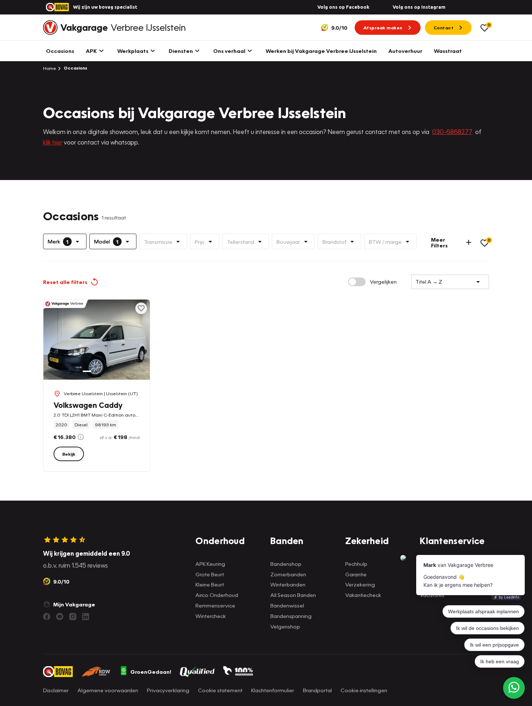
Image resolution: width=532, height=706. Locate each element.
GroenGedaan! (150, 671)
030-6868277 (452, 131)
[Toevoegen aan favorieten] (141, 308)
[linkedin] (85, 616)
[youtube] (59, 616)
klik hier (52, 142)
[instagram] (72, 616)
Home (49, 68)
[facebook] (46, 616)
